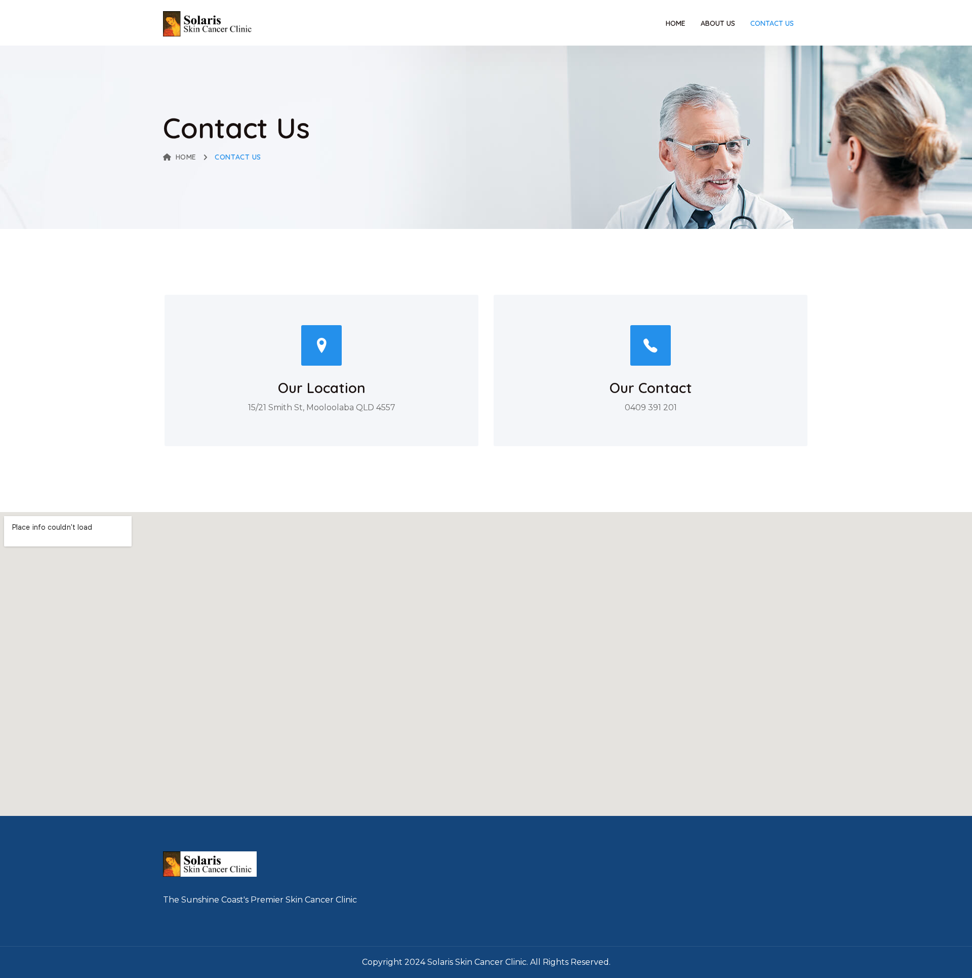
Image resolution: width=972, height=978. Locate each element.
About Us (718, 23)
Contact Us (772, 23)
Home (675, 23)
